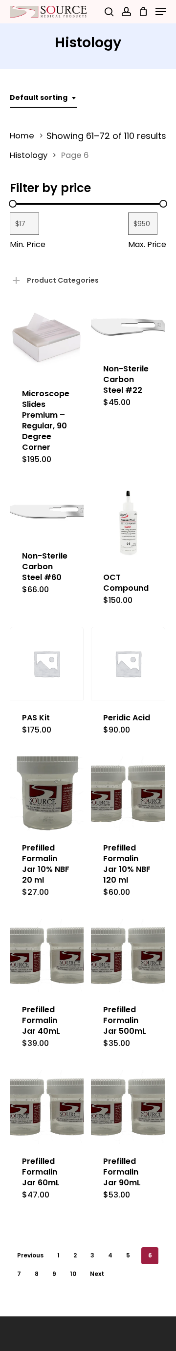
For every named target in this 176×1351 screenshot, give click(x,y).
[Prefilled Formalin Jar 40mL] (47, 955)
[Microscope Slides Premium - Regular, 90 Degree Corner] (47, 339)
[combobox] (43, 97)
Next (97, 1274)
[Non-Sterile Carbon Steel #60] (47, 512)
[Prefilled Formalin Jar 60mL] (47, 1106)
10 (73, 1274)
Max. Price (147, 244)
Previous (30, 1255)
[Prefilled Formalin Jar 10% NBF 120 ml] (128, 793)
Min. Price (27, 244)
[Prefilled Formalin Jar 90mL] (128, 1106)
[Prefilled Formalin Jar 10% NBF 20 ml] (47, 793)
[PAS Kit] (47, 663)
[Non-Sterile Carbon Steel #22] (128, 327)
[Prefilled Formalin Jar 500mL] (128, 955)
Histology (28, 155)
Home (22, 135)
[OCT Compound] (128, 523)
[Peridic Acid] (128, 663)
